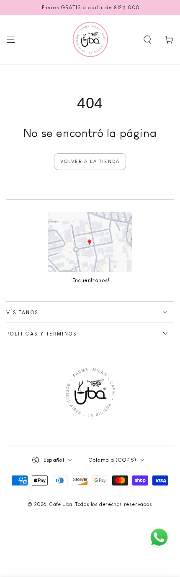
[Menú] (11, 40)
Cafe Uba (60, 504)
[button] (147, 40)
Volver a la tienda (90, 161)
